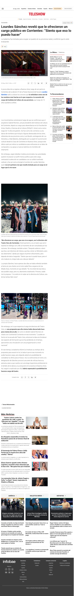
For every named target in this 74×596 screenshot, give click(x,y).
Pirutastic (40, 19)
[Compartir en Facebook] (31, 83)
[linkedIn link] (12, 572)
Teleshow (4, 22)
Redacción (37, 563)
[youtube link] (6, 572)
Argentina (23, 8)
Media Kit (51, 574)
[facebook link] (6, 569)
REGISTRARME (57, 8)
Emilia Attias (35, 19)
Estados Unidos (32, 8)
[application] (24, 63)
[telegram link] (9, 572)
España (45, 8)
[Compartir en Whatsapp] (28, 83)
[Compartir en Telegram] (41, 83)
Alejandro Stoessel (27, 19)
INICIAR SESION (68, 8)
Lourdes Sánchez (6, 408)
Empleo (37, 565)
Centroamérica (23, 577)
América (23, 563)
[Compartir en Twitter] (35, 83)
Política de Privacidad (65, 565)
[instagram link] (12, 569)
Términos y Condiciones (64, 563)
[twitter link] (9, 569)
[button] (2, 8)
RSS (23, 581)
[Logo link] (37, 14)
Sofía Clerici (46, 19)
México (51, 8)
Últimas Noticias (23, 579)
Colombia (39, 8)
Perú (23, 574)
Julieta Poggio (53, 19)
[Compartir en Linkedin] (38, 83)
